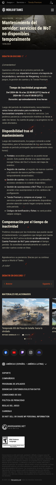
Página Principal (7, 18)
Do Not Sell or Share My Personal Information (25, 416)
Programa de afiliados (13, 384)
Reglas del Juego (10, 406)
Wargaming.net (16, 480)
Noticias (19, 18)
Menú (52, 10)
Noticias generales (31, 18)
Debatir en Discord (11, 56)
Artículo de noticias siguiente (47, 284)
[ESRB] (13, 442)
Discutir (27, 335)
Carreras (7, 411)
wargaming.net (14, 427)
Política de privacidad (13, 400)
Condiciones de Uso (11, 395)
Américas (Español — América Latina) (25, 364)
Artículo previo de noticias (8, 284)
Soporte (6, 373)
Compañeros (8, 378)
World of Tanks (12, 10)
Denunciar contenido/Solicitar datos (21, 389)
